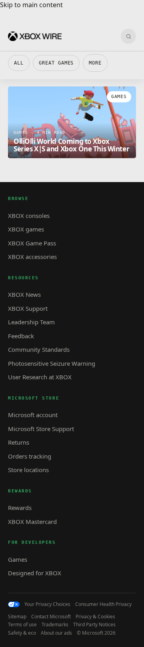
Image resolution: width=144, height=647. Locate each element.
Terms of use (22, 625)
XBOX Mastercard (32, 521)
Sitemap (17, 617)
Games (17, 559)
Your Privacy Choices (47, 604)
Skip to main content (31, 4)
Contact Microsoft (51, 617)
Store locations (28, 470)
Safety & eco (22, 633)
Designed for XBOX (34, 573)
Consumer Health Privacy (103, 604)
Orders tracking (29, 456)
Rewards (20, 508)
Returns (18, 442)
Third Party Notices (94, 625)
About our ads (56, 633)
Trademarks (55, 625)
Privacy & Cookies (95, 617)
